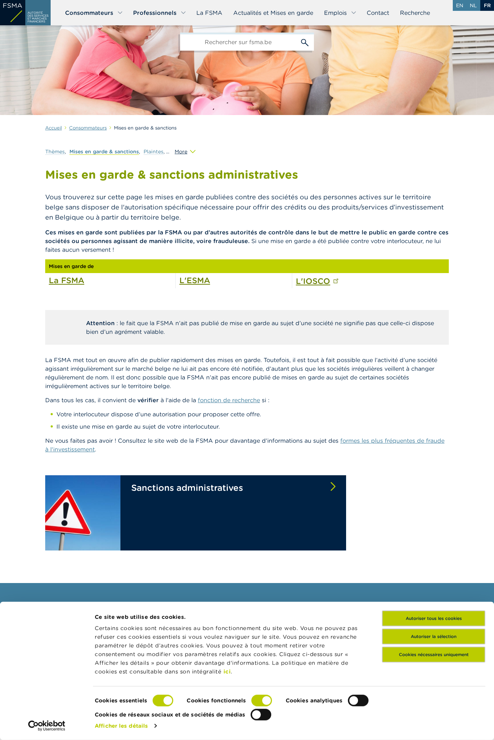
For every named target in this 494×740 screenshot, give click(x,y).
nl (473, 5)
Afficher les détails (121, 725)
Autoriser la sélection (433, 636)
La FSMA (209, 12)
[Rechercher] (305, 42)
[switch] (261, 700)
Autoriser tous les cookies (434, 618)
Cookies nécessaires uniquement (434, 654)
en (459, 5)
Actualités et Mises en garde (273, 12)
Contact (378, 12)
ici (227, 671)
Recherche (415, 12)
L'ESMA (194, 280)
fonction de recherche (229, 400)
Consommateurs (89, 12)
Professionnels (154, 12)
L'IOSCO (313, 281)
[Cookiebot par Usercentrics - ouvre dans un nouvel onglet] (46, 725)
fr (487, 5)
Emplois (335, 12)
